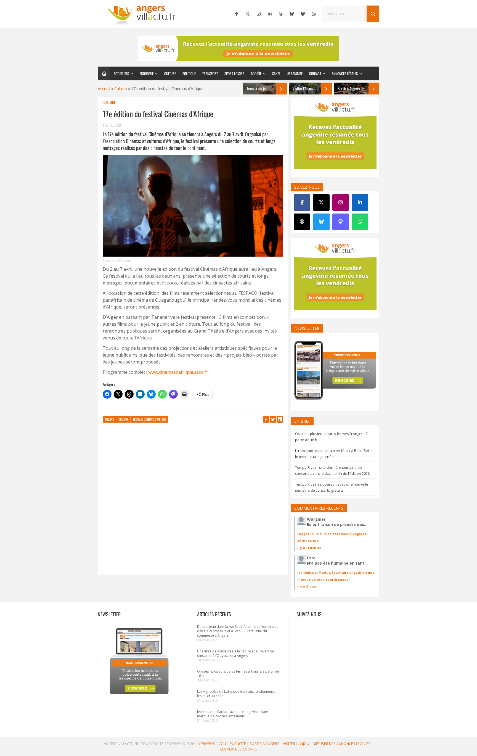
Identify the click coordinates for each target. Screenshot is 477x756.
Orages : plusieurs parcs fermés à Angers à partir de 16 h (238, 673)
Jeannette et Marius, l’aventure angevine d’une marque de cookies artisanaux (232, 713)
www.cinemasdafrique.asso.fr (177, 372)
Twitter (273, 419)
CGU (222, 743)
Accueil (104, 88)
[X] (247, 14)
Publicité (238, 743)
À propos (206, 743)
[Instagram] (258, 14)
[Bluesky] (292, 14)
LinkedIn (280, 419)
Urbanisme (295, 73)
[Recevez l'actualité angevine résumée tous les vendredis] (238, 48)
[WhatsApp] (314, 14)
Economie (146, 73)
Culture (170, 73)
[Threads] (280, 14)
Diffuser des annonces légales (341, 743)
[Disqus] (193, 504)
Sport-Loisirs (234, 73)
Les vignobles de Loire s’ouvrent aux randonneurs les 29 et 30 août (236, 693)
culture (123, 419)
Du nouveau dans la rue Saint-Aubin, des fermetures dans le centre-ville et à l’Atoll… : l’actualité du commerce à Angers (237, 631)
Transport (210, 73)
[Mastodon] (303, 14)
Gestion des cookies (238, 749)
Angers (109, 419)
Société (256, 73)
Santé (276, 73)
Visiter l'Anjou (296, 743)
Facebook (266, 419)
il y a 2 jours (307, 586)
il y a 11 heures (309, 548)
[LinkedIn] (269, 14)
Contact (315, 73)
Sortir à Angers (264, 743)
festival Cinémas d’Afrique (149, 419)
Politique (189, 73)
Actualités (121, 73)
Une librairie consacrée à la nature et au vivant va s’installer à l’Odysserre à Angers (235, 653)
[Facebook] (236, 14)
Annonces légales (345, 73)
